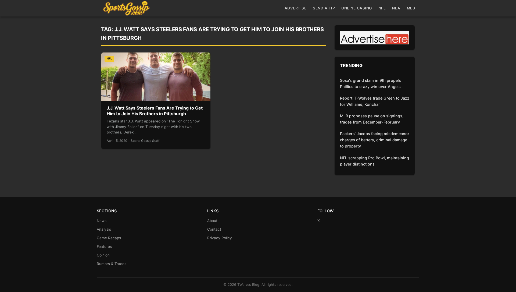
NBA (396, 8)
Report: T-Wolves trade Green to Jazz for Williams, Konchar (374, 101)
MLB (411, 8)
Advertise (296, 8)
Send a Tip (324, 8)
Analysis (104, 229)
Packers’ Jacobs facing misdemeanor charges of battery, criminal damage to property (374, 139)
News (101, 221)
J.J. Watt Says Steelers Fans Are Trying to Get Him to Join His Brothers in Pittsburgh (155, 111)
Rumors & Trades (111, 264)
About (212, 221)
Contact (214, 229)
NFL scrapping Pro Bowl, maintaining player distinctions (374, 161)
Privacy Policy (219, 238)
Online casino (356, 8)
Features (104, 246)
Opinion (103, 255)
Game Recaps (109, 238)
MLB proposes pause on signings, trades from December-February (371, 119)
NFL (382, 8)
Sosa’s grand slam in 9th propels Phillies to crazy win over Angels (370, 83)
